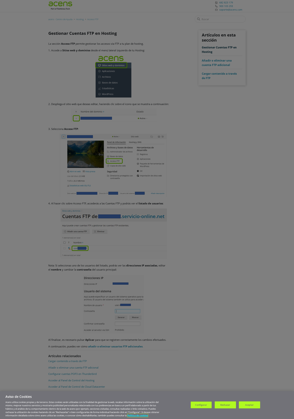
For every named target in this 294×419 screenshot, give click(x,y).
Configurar (201, 404)
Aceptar (249, 404)
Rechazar (225, 404)
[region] (147, 405)
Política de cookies (137, 415)
